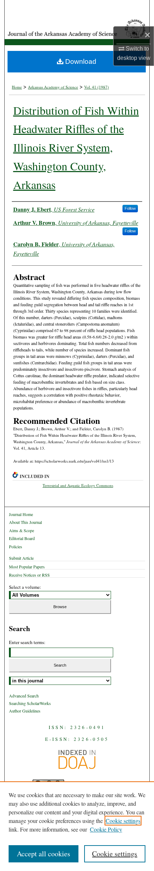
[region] (77, 826)
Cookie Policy (106, 829)
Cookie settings (123, 820)
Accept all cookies (43, 853)
